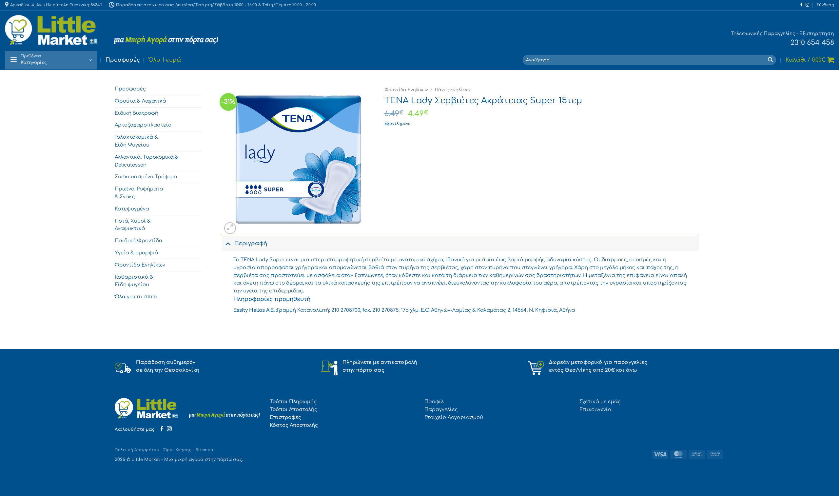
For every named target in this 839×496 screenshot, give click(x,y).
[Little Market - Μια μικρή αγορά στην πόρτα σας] (111, 30)
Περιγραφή (250, 244)
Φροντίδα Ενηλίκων (140, 265)
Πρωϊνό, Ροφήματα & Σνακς (139, 192)
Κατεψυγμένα (132, 208)
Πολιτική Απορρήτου (137, 450)
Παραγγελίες (441, 409)
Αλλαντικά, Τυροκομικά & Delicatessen (147, 161)
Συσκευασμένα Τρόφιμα (146, 176)
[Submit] (770, 60)
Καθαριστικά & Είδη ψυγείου (134, 281)
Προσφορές (123, 60)
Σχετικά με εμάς (600, 401)
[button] (825, 5)
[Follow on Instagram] (807, 5)
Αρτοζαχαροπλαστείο (143, 125)
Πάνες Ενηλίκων (453, 90)
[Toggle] (228, 243)
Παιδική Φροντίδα (139, 240)
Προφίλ (434, 401)
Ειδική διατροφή (136, 113)
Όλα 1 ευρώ (165, 60)
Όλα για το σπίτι (136, 296)
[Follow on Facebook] (801, 5)
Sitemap (204, 450)
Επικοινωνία (595, 409)
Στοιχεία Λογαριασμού (453, 417)
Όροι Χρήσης (177, 450)
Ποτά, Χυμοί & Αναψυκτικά (133, 224)
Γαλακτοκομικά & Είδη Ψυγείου (136, 141)
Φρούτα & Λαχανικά (140, 101)
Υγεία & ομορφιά (136, 252)
